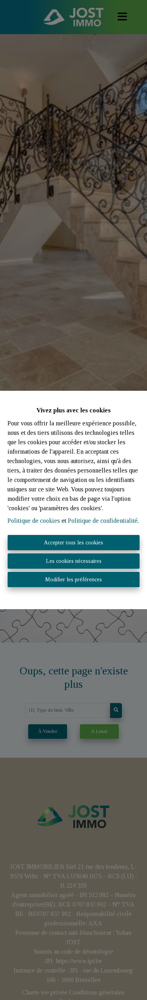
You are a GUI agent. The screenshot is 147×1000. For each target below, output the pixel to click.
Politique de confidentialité (103, 520)
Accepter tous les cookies (73, 543)
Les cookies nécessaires (74, 561)
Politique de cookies (33, 520)
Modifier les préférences (73, 579)
